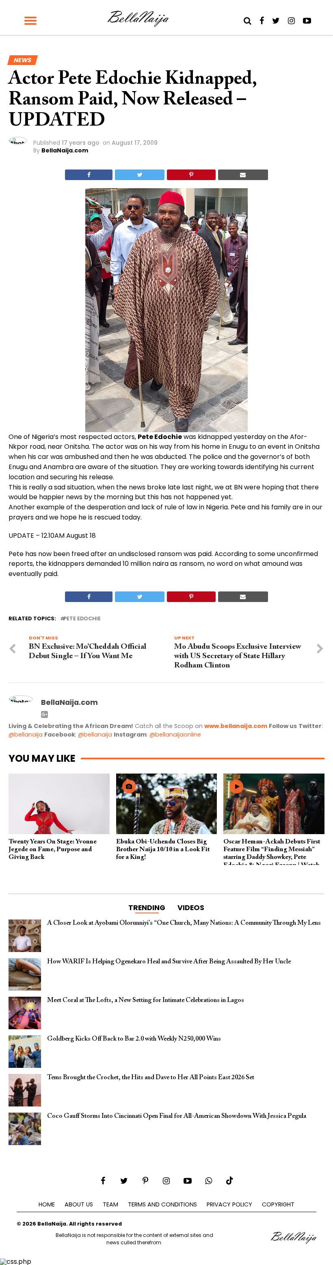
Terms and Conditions (162, 1204)
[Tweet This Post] (139, 175)
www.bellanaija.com (235, 726)
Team (110, 1204)
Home (47, 1204)
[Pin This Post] (191, 175)
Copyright (278, 1204)
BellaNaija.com (64, 150)
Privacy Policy (229, 1204)
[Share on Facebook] (88, 175)
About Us (79, 1204)
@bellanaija (26, 734)
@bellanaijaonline (175, 734)
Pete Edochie (82, 619)
